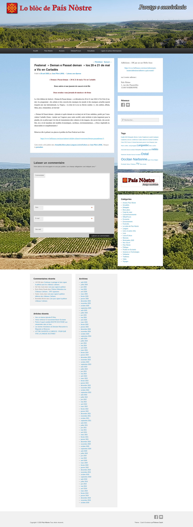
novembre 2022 (86, 388)
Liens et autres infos (129, 231)
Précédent (98, 62)
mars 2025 (84, 322)
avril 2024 (84, 348)
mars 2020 (84, 463)
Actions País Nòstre (129, 203)
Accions (61, 51)
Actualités (58, 145)
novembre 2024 (86, 331)
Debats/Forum (76, 51)
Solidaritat (126, 254)
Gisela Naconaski (137, 142)
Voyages (125, 261)
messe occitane (130, 149)
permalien (39, 147)
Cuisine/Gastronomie (129, 214)
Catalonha (124, 139)
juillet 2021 (84, 425)
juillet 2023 (84, 369)
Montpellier (138, 149)
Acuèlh (35, 51)
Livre (124, 233)
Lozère (154, 145)
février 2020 (84, 465)
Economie (126, 219)
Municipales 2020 (146, 149)
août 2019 (84, 479)
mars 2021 (84, 434)
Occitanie (138, 154)
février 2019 (84, 493)
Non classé (126, 242)
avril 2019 (84, 488)
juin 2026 (84, 287)
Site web (38, 229)
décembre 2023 (86, 357)
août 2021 (84, 423)
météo (154, 149)
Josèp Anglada (132, 145)
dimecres (145, 139)
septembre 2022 (86, 392)
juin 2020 (84, 456)
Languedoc (143, 145)
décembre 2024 (86, 329)
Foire (122, 142)
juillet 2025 (84, 313)
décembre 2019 (86, 470)
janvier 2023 (85, 383)
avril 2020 (84, 460)
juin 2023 (84, 371)
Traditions (126, 256)
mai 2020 (84, 458)
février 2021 (84, 437)
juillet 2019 (84, 481)
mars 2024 (84, 350)
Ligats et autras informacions (111, 51)
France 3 (129, 142)
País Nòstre (48, 51)
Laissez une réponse (74, 73)
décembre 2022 (86, 385)
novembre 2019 (86, 472)
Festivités (126, 224)
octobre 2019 (85, 474)
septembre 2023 (86, 364)
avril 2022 (84, 404)
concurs (129, 139)
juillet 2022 (84, 397)
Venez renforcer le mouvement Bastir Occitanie (50, 320)
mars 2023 (84, 378)
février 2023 (84, 381)
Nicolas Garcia (131, 154)
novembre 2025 (86, 303)
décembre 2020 (86, 441)
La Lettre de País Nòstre (131, 226)
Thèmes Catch (158, 522)
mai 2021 (84, 430)
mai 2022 (84, 402)
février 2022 (84, 409)
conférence (135, 139)
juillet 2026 (84, 284)
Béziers (136, 137)
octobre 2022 (85, 390)
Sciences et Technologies (131, 252)
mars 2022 (84, 406)
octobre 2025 (85, 305)
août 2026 (84, 282)
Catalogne (155, 137)
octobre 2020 (85, 446)
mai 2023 (84, 374)
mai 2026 (84, 289)
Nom (36, 207)
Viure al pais (143, 164)
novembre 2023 (86, 360)
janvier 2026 (85, 298)
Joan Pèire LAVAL (58, 73)
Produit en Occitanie (129, 249)
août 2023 (84, 367)
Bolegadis (130, 137)
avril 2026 (84, 291)
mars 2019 (84, 491)
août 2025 (84, 310)
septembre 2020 (86, 448)
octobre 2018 (85, 502)
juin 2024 (84, 343)
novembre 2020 (86, 444)
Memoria (125, 238)
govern (144, 142)
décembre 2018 (86, 498)
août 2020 (84, 451)
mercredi (123, 149)
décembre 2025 (86, 301)
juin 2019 (84, 484)
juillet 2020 (84, 453)
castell (151, 137)
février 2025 (84, 324)
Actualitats (91, 51)
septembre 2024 (86, 336)
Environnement (127, 221)
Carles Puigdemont (143, 137)
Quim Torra (151, 160)
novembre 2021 (86, 416)
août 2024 (84, 338)
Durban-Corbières (153, 139)
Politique (125, 247)
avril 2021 (84, 432)
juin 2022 (84, 399)
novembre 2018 (86, 500)
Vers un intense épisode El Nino (45, 317)
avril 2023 (84, 376)
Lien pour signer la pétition (57, 287)
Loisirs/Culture (82, 145)
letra (150, 145)
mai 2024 (84, 345)
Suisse (128, 164)
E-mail (37, 218)
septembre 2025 (86, 308)
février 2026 (84, 296)
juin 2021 (84, 427)
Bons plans (66, 145)
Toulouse (133, 164)
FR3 (125, 142)
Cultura (140, 139)
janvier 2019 (85, 495)
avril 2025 (84, 320)
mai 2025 (84, 317)
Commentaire (39, 175)
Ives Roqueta (150, 142)
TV (137, 163)
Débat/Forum (127, 217)
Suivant (108, 62)
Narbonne (123, 154)
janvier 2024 (85, 355)
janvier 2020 (85, 467)
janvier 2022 (85, 411)
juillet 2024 (84, 341)
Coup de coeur (127, 212)
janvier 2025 (85, 327)
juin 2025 (84, 315)
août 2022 (84, 395)
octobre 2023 (85, 362)
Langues (74, 145)
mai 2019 (84, 486)
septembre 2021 (86, 420)
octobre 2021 (85, 418)
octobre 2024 (85, 334)
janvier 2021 (85, 439)
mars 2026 (84, 294)
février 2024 (84, 352)
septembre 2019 (86, 477)
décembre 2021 (86, 413)
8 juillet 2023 (124, 137)
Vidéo (124, 259)
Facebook (123, 105)
